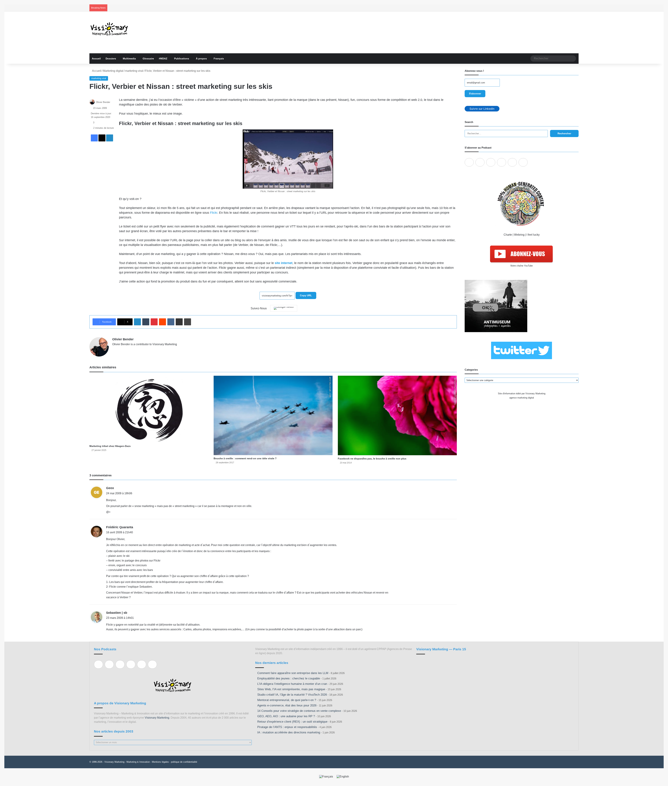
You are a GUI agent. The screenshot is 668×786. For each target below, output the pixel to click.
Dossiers (111, 58)
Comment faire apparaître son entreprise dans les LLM (292, 673)
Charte (508, 234)
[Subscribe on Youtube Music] (512, 162)
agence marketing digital (521, 397)
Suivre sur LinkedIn (482, 108)
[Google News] (283, 308)
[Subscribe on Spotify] (479, 162)
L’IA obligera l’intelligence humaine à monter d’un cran (292, 684)
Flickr (213, 212)
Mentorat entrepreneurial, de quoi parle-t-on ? (286, 700)
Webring (519, 234)
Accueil (96, 58)
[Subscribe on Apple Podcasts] (469, 162)
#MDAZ (163, 58)
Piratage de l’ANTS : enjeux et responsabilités (287, 727)
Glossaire (148, 58)
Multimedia (129, 58)
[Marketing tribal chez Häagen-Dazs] (148, 409)
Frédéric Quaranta (119, 527)
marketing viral (134, 70)
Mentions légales (160, 762)
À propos (201, 58)
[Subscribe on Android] (490, 162)
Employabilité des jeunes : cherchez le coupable (288, 678)
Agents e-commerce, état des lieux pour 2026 (286, 705)
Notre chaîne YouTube (521, 265)
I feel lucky (533, 234)
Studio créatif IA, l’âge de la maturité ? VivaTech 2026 (292, 694)
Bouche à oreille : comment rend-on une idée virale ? (245, 458)
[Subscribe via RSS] (523, 162)
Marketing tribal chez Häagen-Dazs (110, 446)
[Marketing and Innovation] (109, 28)
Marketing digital (113, 70)
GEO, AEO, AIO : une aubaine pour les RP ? (286, 716)
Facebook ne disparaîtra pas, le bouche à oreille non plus (372, 458)
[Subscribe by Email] (501, 162)
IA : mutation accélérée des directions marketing (288, 732)
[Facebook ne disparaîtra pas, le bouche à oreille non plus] (397, 415)
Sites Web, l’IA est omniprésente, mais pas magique (291, 689)
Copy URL (306, 295)
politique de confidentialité (184, 762)
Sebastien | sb (116, 612)
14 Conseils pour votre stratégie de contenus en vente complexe (299, 711)
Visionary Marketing (157, 717)
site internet (283, 263)
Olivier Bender (103, 102)
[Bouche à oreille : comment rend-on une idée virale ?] (273, 415)
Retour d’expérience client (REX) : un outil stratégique (292, 721)
